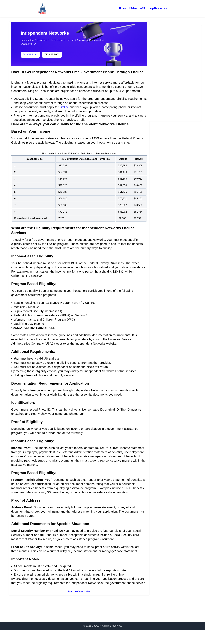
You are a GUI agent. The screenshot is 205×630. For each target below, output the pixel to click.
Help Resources (157, 8)
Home (122, 8)
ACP (142, 8)
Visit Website (30, 54)
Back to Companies (79, 591)
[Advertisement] (175, 73)
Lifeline (133, 8)
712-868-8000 (51, 54)
